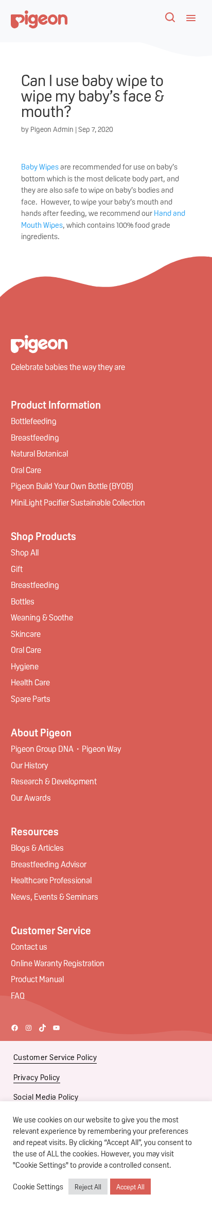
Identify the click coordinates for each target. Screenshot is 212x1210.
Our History (29, 765)
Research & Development (54, 781)
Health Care (30, 682)
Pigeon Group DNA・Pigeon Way (66, 748)
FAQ (18, 995)
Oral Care (26, 469)
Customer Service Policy (55, 1057)
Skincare (26, 633)
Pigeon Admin (52, 128)
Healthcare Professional (51, 880)
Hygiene (25, 666)
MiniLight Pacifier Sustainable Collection (78, 502)
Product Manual (37, 978)
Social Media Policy (46, 1096)
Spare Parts (30, 698)
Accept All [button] (130, 1186)
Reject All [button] (88, 1186)
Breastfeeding (35, 437)
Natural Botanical (39, 453)
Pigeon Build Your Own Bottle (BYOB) (72, 485)
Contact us (29, 946)
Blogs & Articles (37, 847)
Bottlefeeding (34, 420)
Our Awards (31, 797)
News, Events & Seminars (54, 896)
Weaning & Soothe (42, 617)
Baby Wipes (40, 166)
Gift (17, 568)
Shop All (25, 552)
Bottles (22, 601)
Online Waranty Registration (57, 962)
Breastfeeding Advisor (48, 864)
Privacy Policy (36, 1077)
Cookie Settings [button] (38, 1186)
